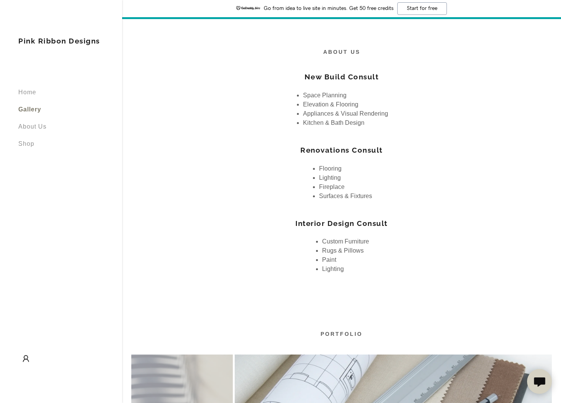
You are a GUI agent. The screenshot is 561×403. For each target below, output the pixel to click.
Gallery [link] (29, 109)
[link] (59, 41)
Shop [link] (26, 143)
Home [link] (27, 92)
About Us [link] (32, 126)
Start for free (422, 8)
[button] (26, 358)
